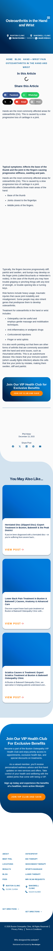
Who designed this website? (26, 940)
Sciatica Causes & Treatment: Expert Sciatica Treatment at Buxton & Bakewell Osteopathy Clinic (25, 635)
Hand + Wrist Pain (34, 59)
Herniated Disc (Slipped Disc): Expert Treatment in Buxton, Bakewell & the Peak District (25, 487)
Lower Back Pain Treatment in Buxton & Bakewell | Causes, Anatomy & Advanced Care (26, 561)
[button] (48, 17)
